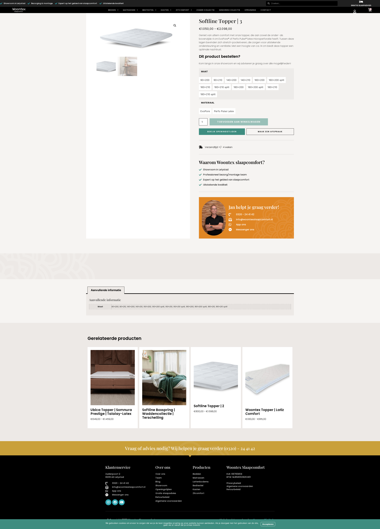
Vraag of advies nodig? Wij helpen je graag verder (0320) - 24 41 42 (190, 448)
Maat (204, 72)
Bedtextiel (148, 10)
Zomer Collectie (205, 10)
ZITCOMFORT (182, 10)
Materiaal (207, 103)
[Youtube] (122, 502)
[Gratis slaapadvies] (361, 1)
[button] (175, 25)
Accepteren (268, 524)
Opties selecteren (101, 424)
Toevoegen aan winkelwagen (238, 121)
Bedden (112, 10)
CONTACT (266, 10)
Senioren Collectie (229, 10)
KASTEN (165, 10)
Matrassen (129, 10)
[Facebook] (115, 502)
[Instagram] (108, 502)
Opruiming (250, 10)
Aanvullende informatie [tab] (106, 290)
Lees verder (149, 424)
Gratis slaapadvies (361, 5)
